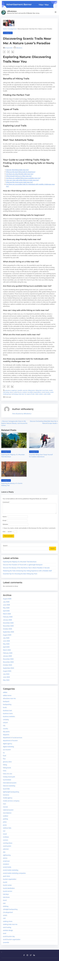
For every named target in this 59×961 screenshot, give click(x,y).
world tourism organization (11, 939)
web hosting (7, 927)
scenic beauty (45, 392)
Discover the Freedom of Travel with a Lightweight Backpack (22, 564)
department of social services (12, 737)
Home (5, 29)
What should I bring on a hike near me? (19, 176)
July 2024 (6, 674)
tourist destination (9, 888)
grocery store (7, 762)
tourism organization (9, 879)
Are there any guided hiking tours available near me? (23, 178)
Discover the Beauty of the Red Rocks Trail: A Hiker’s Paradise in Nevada (26, 568)
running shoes (7, 843)
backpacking (7, 704)
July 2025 (6, 638)
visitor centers (39, 394)
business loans (8, 713)
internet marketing (9, 786)
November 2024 (8, 662)
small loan (6, 861)
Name (5, 516)
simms (5, 858)
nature (11, 392)
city (4, 725)
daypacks (6, 734)
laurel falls (6, 789)
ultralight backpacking (10, 909)
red (4, 831)
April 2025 (6, 647)
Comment (6, 502)
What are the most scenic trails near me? (19, 182)
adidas (5, 692)
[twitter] (8, 52)
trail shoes (6, 897)
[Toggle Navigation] (55, 12)
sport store (6, 876)
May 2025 (6, 644)
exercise (25, 390)
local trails (45, 390)
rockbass (6, 837)
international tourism (9, 783)
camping (6, 719)
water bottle (47, 394)
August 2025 (7, 635)
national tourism (8, 810)
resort (5, 834)
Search (5, 545)
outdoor (5, 816)
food (4, 755)
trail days (6, 894)
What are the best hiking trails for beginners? (20, 172)
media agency (7, 798)
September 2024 (8, 668)
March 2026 (7, 614)
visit (4, 918)
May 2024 (6, 680)
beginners (14, 390)
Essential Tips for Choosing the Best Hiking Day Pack (20, 574)
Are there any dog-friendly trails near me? (19, 174)
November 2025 (8, 626)
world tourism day (9, 936)
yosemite (6, 942)
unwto (5, 915)
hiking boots (31, 390)
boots (5, 707)
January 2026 (7, 620)
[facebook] (4, 52)
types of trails (30, 394)
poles (5, 822)
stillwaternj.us (12, 11)
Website (5, 524)
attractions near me (9, 698)
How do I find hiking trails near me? (17, 170)
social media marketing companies (14, 873)
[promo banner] (29, 4)
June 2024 (6, 677)
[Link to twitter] (30, 955)
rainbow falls (7, 828)
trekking (5, 906)
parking (5, 819)
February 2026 (7, 617)
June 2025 (6, 641)
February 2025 (7, 653)
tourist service (7, 891)
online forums (18, 392)
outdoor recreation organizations (31, 392)
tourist (5, 882)
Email (5, 520)
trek (4, 903)
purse (5, 825)
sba (4, 852)
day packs (6, 731)
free (4, 759)
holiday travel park (9, 777)
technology (15, 394)
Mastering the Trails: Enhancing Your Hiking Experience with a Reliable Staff (27, 571)
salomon (6, 849)
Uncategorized (12, 29)
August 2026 (7, 599)
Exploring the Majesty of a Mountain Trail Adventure (19, 561)
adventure (8, 390)
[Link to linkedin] (34, 955)
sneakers (6, 864)
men (4, 804)
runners (5, 840)
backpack (6, 701)
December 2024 (8, 659)
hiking (5, 765)
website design (8, 930)
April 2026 (6, 611)
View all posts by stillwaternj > (22, 413)
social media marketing (10, 870)
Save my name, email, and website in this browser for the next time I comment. (30, 528)
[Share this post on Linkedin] (12, 52)
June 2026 (6, 605)
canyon (5, 722)
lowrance (6, 795)
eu (4, 752)
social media (7, 867)
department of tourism (10, 740)
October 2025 (7, 629)
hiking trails (38, 390)
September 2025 (8, 632)
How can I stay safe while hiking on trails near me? (22, 180)
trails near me (22, 394)
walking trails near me (10, 924)
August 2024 (7, 671)
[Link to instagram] (27, 955)
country (5, 728)
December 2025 (8, 623)
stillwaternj (19, 48)
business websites (9, 716)
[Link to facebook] (24, 955)
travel (5, 900)
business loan (7, 710)
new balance (7, 813)
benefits (20, 390)
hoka (4, 771)
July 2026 (6, 602)
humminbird (7, 780)
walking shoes (7, 921)
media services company (11, 801)
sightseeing (7, 855)
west (4, 933)
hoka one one (7, 774)
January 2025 (7, 656)
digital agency (7, 743)
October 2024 (7, 665)
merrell (5, 807)
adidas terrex (7, 695)
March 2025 (7, 650)
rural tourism (7, 846)
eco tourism (7, 749)
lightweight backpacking (11, 792)
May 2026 (6, 608)
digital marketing (8, 746)
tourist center (7, 885)
